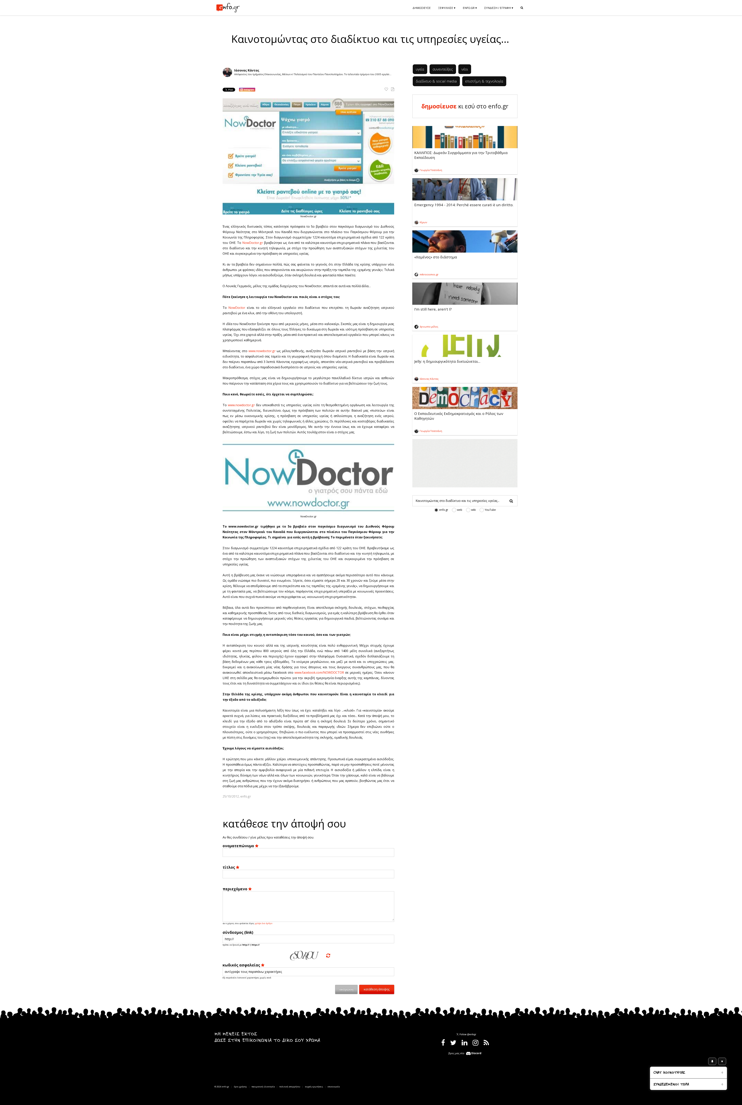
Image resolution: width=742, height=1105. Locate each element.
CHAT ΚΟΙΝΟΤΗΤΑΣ (669, 1073)
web (459, 510)
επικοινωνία (334, 1086)
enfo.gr (443, 510)
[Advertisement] (465, 463)
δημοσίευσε (439, 106)
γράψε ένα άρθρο (263, 923)
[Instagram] (247, 90)
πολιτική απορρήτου (289, 1086)
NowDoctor (236, 308)
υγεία (420, 69)
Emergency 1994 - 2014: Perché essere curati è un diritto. (463, 204)
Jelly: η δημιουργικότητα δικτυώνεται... (447, 361)
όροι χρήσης (240, 1086)
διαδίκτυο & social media (436, 81)
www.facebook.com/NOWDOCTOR (319, 672)
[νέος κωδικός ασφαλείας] (328, 955)
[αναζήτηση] (511, 501)
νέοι (464, 69)
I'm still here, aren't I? (433, 309)
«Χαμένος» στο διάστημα (435, 257)
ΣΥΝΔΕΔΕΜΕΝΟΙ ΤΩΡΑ (671, 1085)
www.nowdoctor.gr (262, 351)
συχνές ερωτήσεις (314, 1086)
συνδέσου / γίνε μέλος (249, 837)
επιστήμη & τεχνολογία (484, 81)
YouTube (490, 510)
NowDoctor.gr (252, 243)
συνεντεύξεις (443, 69)
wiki (473, 510)
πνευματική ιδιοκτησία (263, 1086)
